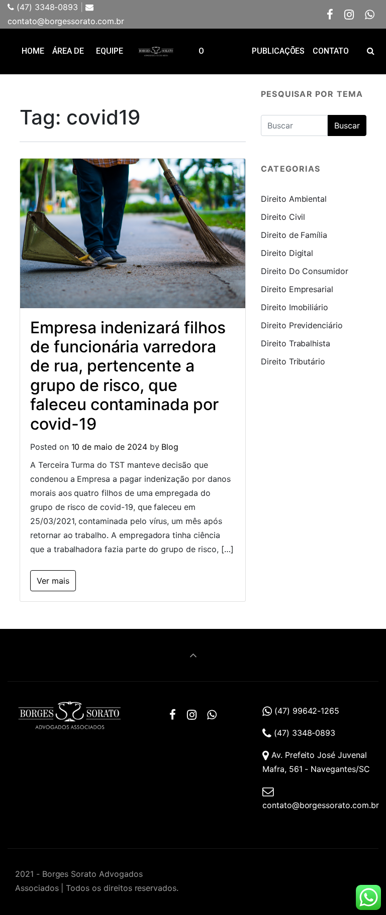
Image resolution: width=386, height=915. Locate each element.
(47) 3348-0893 (46, 7)
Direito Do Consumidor (304, 271)
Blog (169, 447)
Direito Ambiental (294, 199)
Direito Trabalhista (295, 343)
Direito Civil (283, 217)
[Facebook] (330, 14)
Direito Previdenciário (302, 325)
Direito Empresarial (297, 289)
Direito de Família (294, 235)
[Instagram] (349, 14)
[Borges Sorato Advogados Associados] (155, 51)
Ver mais (53, 581)
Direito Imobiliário (294, 307)
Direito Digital (287, 253)
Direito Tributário (293, 361)
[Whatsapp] (369, 14)
